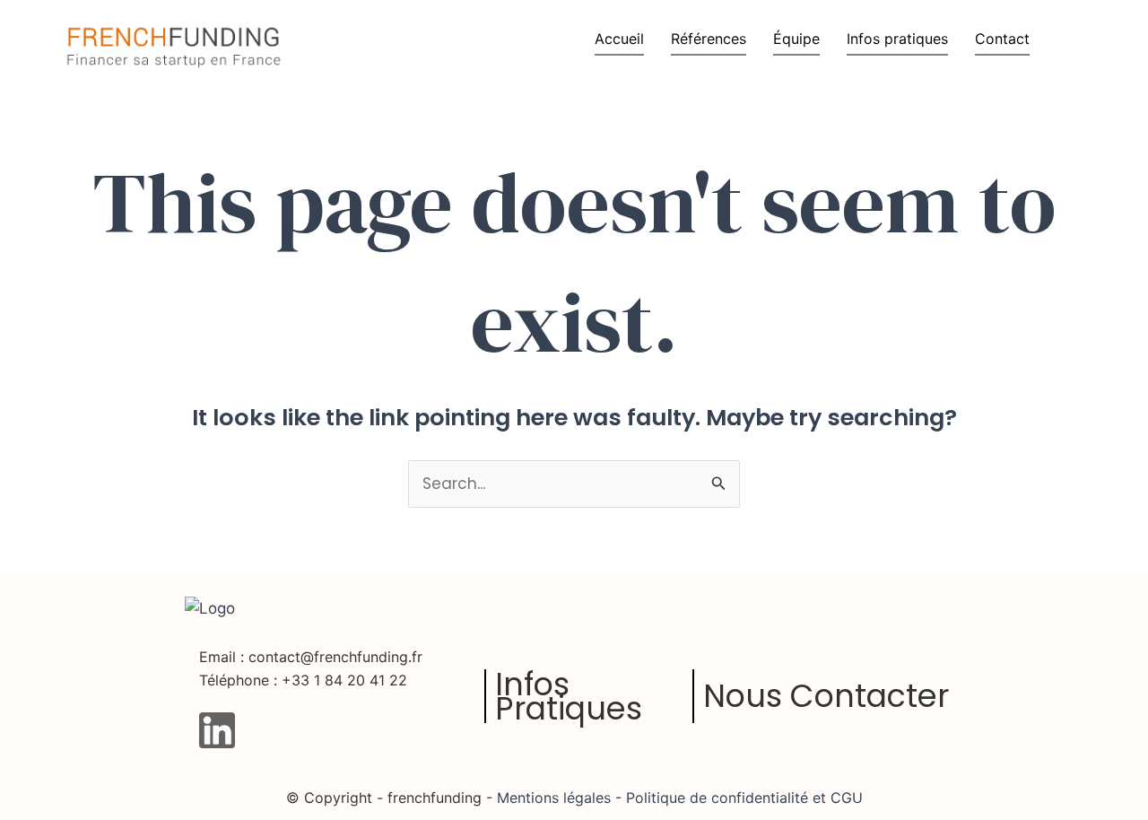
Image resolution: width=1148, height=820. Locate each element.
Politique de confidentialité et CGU (742, 798)
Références (708, 39)
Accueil (619, 39)
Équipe (796, 39)
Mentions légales (554, 798)
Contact (1002, 39)
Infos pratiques (897, 39)
